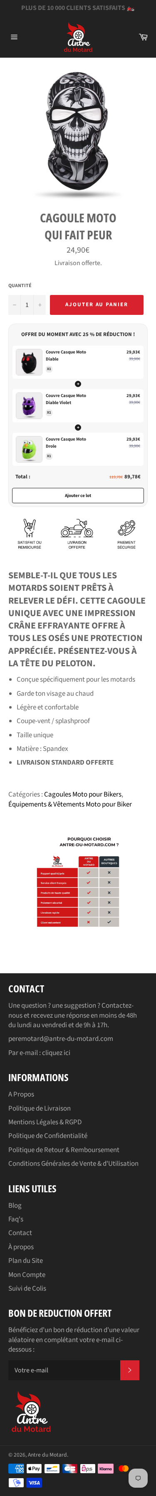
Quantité (20, 286)
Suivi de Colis (27, 1289)
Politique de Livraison (39, 1108)
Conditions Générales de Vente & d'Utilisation (73, 1164)
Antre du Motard (47, 1455)
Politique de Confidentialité (47, 1136)
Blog (15, 1206)
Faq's (15, 1219)
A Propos (21, 1094)
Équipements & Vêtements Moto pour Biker (70, 804)
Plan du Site (25, 1261)
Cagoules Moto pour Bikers (82, 794)
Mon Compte (26, 1275)
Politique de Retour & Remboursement (63, 1150)
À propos (21, 1247)
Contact (20, 1233)
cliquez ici (56, 1053)
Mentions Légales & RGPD (45, 1122)
